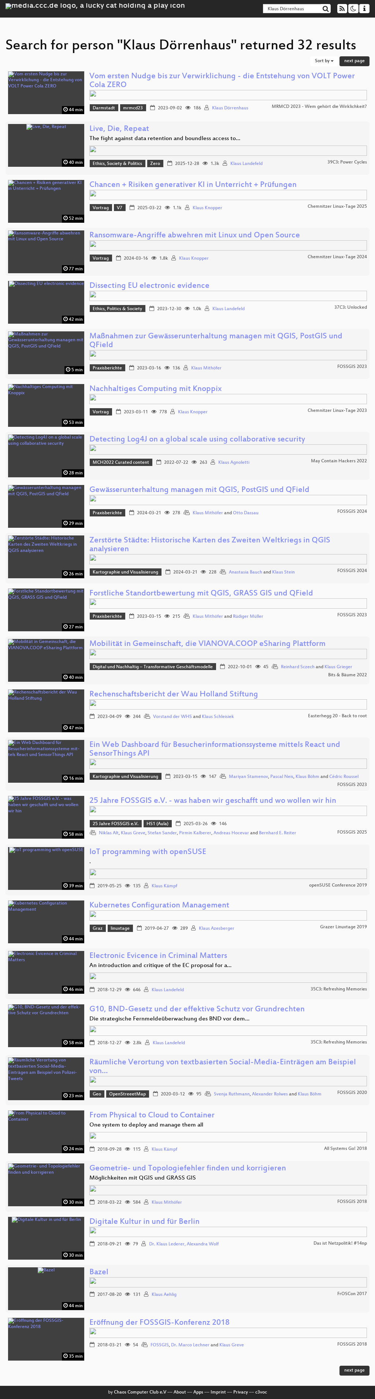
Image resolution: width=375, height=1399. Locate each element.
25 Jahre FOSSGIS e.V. (115, 824)
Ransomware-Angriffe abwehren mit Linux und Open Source (194, 235)
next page (354, 61)
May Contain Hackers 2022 (339, 461)
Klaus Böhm (307, 776)
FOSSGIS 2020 (352, 1092)
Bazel (98, 1272)
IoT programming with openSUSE (147, 852)
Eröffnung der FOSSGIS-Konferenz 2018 (159, 1323)
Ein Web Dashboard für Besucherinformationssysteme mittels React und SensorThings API (214, 750)
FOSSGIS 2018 (352, 1201)
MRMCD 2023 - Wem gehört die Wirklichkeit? (319, 106)
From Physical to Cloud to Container (152, 1115)
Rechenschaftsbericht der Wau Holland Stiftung (173, 694)
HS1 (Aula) (157, 824)
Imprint (218, 1392)
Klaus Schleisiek (218, 716)
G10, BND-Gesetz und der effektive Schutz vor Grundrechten (197, 1009)
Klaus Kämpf (164, 886)
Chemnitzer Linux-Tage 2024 (337, 257)
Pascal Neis (281, 776)
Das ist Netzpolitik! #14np (340, 1243)
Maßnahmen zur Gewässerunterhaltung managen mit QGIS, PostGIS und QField (215, 341)
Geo (97, 1094)
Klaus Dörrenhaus (230, 108)
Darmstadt (104, 108)
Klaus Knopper (207, 208)
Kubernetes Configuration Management (159, 905)
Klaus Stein (283, 572)
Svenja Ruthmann (232, 1094)
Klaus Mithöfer (206, 368)
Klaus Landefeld (246, 163)
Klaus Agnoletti (233, 462)
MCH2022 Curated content (121, 462)
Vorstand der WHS (172, 716)
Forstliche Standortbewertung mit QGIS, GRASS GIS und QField (201, 593)
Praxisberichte (107, 368)
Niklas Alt (109, 833)
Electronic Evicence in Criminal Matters (158, 956)
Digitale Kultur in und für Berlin (144, 1222)
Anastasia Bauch (245, 572)
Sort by (323, 61)
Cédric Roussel (344, 776)
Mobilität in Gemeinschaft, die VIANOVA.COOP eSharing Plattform (207, 644)
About (180, 1392)
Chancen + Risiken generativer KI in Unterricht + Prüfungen (193, 185)
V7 (119, 208)
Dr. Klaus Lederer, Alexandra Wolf (184, 1244)
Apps (198, 1392)
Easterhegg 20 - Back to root (337, 716)
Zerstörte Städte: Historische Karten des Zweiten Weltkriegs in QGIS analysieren (209, 545)
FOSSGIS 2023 (352, 366)
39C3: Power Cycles (347, 162)
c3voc (261, 1392)
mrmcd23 (133, 108)
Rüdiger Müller (248, 616)
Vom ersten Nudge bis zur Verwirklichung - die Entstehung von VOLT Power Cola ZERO (222, 81)
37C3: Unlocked (350, 307)
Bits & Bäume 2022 (347, 675)
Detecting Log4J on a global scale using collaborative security (197, 439)
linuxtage (120, 928)
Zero (155, 163)
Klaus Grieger (338, 667)
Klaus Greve (133, 833)
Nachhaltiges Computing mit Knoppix (155, 389)
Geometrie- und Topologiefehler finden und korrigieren (187, 1168)
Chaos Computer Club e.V (140, 1392)
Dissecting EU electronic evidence (149, 286)
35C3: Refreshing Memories (339, 989)
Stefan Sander (162, 833)
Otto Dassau (246, 513)
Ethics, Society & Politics (117, 163)
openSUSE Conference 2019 (338, 885)
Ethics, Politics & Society (117, 309)
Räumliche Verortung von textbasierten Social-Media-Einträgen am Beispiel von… (222, 1067)
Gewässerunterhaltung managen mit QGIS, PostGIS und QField (199, 490)
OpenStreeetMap (127, 1094)
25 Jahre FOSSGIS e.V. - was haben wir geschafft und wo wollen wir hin (212, 801)
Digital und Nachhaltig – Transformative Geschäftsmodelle (153, 667)
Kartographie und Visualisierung (125, 572)
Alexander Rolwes (270, 1094)
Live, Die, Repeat (119, 129)
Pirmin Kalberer (195, 833)
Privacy (240, 1392)
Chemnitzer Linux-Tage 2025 (337, 206)
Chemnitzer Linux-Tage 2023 (337, 410)
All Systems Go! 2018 (345, 1148)
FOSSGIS (160, 1345)
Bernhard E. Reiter (277, 833)
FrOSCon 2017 (352, 1294)
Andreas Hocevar (231, 833)
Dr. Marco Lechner (190, 1345)
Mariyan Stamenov (248, 776)
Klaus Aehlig (164, 1294)
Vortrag (101, 208)
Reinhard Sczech (298, 667)
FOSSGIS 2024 (352, 511)
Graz (98, 928)
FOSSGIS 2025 (352, 832)
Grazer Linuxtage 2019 (343, 927)
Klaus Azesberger (216, 928)
